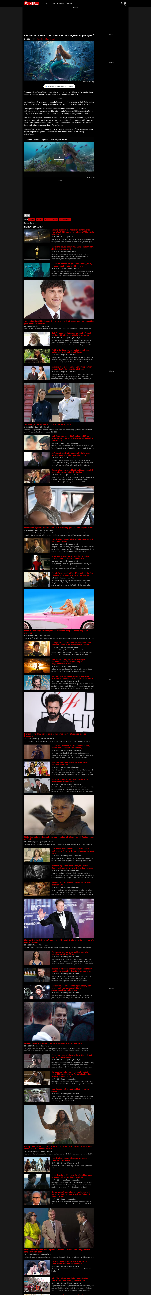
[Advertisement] (59, 195)
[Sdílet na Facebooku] (25, 215)
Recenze (45, 3)
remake (32, 219)
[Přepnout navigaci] (125, 3)
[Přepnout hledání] (122, 3)
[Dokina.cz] (31, 3)
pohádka (39, 219)
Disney (55, 219)
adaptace (47, 219)
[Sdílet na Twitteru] (28, 215)
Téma (52, 3)
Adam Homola (50, 39)
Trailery (69, 3)
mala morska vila (65, 219)
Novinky (60, 3)
